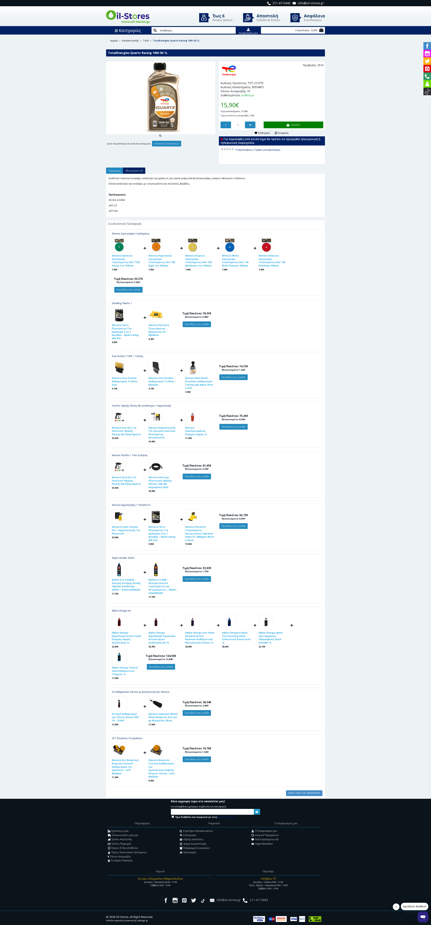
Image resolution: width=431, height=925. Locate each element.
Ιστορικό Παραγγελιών (267, 835)
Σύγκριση (283, 133)
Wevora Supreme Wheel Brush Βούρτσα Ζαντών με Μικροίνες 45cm (162, 717)
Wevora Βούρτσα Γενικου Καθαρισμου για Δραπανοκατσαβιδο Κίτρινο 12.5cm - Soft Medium (161, 768)
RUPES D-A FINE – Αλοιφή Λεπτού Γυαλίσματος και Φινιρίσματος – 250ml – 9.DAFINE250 (163, 586)
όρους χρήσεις (226, 816)
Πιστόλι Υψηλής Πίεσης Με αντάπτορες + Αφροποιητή (141, 405)
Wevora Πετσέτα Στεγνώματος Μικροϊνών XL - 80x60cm (158, 330)
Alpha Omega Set (121, 610)
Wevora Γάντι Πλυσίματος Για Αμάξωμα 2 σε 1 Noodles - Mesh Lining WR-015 (125, 331)
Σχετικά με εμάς (120, 830)
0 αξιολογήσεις (244, 149)
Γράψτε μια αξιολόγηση (267, 149)
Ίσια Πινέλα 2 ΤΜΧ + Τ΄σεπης (127, 356)
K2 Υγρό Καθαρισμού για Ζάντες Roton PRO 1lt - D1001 (125, 717)
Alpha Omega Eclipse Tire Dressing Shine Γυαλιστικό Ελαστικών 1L (236, 637)
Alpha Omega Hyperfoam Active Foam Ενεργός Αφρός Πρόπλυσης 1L (126, 637)
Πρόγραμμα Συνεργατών (197, 848)
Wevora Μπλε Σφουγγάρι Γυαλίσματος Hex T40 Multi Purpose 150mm (235, 260)
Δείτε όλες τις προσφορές (304, 793)
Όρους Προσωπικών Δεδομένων (129, 852)
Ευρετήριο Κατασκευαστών (198, 830)
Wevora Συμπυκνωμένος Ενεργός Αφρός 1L (196, 431)
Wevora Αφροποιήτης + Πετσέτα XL (131, 504)
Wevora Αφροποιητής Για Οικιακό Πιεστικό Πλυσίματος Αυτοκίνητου (162, 432)
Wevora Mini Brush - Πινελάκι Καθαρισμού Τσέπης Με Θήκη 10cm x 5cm (199, 383)
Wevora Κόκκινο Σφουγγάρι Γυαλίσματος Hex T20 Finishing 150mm (272, 260)
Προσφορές (189, 852)
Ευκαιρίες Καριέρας (121, 860)
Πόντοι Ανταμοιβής (120, 856)
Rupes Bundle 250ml (123, 557)
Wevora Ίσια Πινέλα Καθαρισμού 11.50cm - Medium (162, 381)
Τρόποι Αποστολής (121, 839)
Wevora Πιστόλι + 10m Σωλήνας (129, 455)
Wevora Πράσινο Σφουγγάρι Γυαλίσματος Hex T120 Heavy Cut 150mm (126, 260)
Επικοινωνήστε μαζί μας (125, 835)
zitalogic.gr (142, 920)
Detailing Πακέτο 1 (122, 303)
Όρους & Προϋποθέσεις (124, 848)
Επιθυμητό (264, 133)
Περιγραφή (114, 170)
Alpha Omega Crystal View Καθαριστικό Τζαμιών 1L (125, 671)
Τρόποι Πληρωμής (121, 843)
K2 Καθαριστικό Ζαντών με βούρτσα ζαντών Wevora (140, 691)
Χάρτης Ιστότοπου (193, 839)
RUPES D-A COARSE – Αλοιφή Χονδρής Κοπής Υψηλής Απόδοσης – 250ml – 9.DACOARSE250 (126, 584)
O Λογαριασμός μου (266, 830)
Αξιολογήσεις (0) (134, 170)
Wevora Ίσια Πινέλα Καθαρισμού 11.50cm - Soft (125, 381)
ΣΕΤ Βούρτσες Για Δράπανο (127, 738)
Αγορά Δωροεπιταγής (194, 843)
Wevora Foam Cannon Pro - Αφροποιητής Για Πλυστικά (126, 530)
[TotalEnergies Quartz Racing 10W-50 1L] (161, 98)
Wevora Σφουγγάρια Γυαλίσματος (130, 233)
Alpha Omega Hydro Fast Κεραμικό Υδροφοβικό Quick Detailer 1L (271, 637)
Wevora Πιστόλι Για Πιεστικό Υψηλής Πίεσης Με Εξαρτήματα (126, 431)
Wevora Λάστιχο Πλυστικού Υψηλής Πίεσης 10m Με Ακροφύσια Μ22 (160, 482)
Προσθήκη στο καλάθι (128, 289)
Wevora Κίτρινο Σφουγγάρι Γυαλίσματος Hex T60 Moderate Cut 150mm (198, 260)
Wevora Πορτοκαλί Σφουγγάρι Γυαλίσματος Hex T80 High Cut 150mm (161, 260)
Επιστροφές (189, 835)
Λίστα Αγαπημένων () (266, 839)
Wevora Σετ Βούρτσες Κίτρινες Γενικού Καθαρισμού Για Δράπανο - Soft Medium (125, 766)
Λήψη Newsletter (264, 843)
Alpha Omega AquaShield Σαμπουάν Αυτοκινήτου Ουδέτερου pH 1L (162, 637)
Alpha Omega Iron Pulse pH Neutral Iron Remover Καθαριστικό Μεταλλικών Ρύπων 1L (199, 637)
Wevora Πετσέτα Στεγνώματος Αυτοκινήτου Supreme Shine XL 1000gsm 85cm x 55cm (199, 533)
